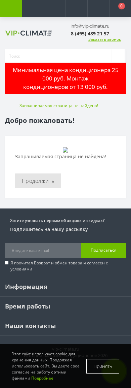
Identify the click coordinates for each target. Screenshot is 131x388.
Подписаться (104, 250)
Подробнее (42, 378)
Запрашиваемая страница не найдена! (58, 105)
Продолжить (38, 181)
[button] (55, 8)
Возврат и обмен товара (58, 263)
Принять (102, 366)
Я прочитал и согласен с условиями (59, 266)
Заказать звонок (104, 39)
